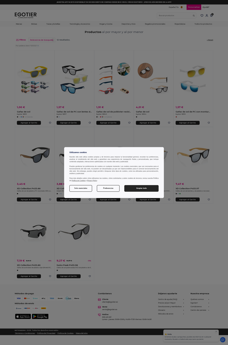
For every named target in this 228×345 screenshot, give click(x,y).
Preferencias (108, 188)
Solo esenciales (80, 188)
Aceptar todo (141, 188)
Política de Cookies (79, 181)
